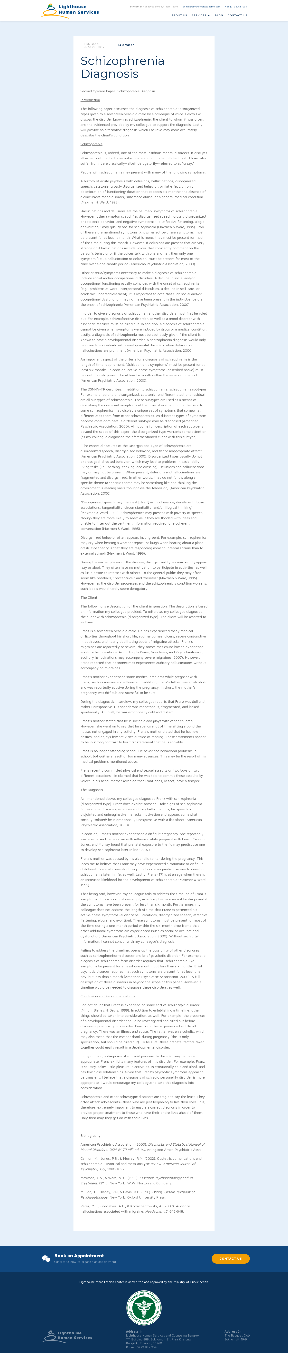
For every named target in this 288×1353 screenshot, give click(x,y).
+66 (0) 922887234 (236, 6)
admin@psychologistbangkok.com (201, 6)
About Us (179, 15)
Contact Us (237, 15)
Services (199, 15)
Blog (219, 15)
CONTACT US (230, 1258)
